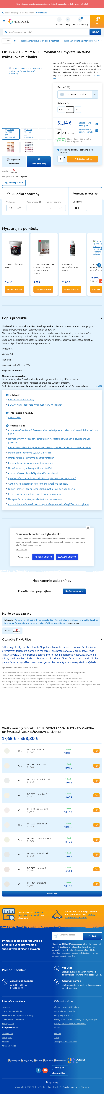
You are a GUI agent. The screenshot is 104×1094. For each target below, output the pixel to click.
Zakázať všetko (67, 557)
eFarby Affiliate (58, 1073)
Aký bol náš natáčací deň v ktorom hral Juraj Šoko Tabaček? (38, 483)
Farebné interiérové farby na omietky (72, 620)
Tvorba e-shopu (70, 1087)
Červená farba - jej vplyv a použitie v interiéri (30, 462)
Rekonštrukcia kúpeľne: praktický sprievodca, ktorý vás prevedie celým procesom (49, 447)
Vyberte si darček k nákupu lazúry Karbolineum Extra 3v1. (65, 4)
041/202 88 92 (16, 988)
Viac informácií (21, 549)
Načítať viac (52, 894)
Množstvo (77, 201)
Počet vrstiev (32, 202)
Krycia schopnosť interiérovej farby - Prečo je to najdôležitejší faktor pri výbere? (48, 504)
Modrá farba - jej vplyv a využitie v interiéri (29, 452)
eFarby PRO (60, 1067)
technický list (14, 417)
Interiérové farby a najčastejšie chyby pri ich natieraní (35, 494)
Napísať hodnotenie (74, 591)
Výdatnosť (10, 202)
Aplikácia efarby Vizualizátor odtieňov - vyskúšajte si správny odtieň (42, 478)
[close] (88, 528)
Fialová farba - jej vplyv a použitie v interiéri (30, 468)
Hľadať (95, 32)
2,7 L (70, 109)
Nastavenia (23, 557)
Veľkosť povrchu (54, 202)
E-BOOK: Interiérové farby (21, 399)
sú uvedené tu (69, 956)
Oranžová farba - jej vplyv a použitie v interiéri (31, 457)
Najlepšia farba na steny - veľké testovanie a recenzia (35, 499)
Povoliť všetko (43, 557)
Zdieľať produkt (16, 183)
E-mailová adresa (67, 934)
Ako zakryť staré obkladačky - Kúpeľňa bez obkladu (33, 473)
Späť (7, 41)
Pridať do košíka (84, 159)
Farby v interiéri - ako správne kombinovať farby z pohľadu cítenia (41, 488)
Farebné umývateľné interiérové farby (47, 623)
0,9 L (61, 109)
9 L (77, 109)
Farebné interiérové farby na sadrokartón (34, 620)
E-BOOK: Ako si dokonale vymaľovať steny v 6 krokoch (35, 404)
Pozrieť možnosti (14, 289)
